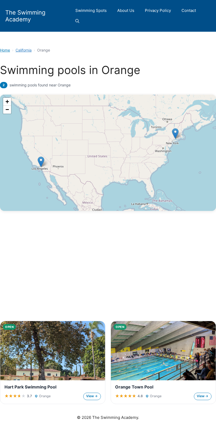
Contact (188, 10)
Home (5, 50)
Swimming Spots (91, 10)
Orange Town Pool (134, 387)
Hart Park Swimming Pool (30, 387)
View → (92, 396)
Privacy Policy (158, 10)
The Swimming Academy (25, 16)
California (24, 50)
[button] (77, 21)
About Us (125, 10)
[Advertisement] (108, 276)
